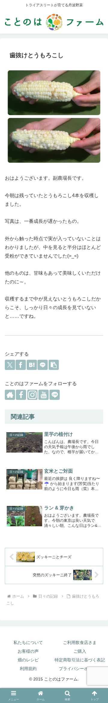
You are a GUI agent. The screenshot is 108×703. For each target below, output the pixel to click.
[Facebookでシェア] (21, 365)
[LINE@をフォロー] (55, 395)
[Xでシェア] (10, 365)
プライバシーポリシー (80, 668)
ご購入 (80, 651)
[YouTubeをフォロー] (43, 395)
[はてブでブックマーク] (32, 365)
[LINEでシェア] (43, 365)
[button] (54, 365)
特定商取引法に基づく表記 (80, 659)
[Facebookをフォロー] (21, 395)
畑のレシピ (28, 659)
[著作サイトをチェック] (10, 395)
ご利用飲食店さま (80, 642)
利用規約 (28, 668)
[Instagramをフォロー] (32, 395)
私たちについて (28, 642)
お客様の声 (28, 651)
